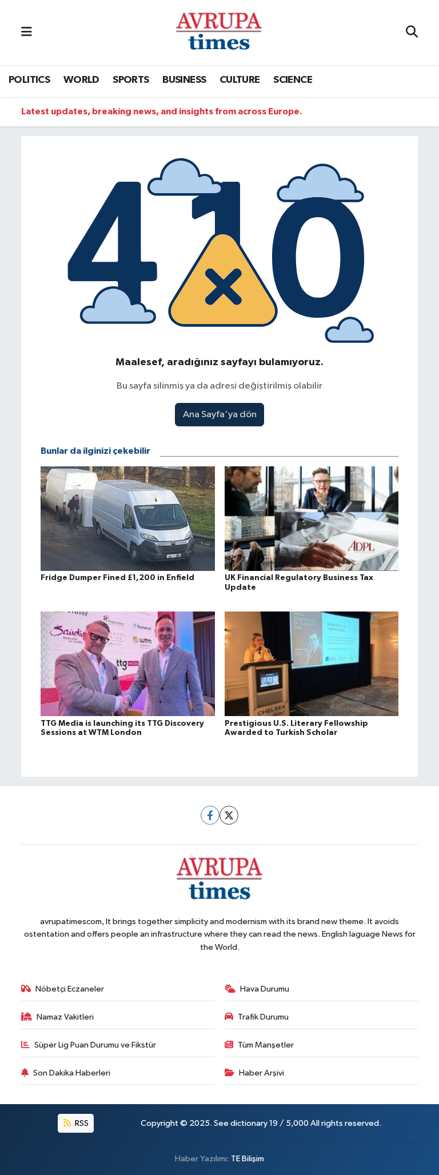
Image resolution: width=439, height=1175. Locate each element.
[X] (229, 815)
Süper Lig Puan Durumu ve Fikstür (95, 1045)
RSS (81, 1123)
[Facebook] (210, 815)
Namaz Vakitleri (65, 1017)
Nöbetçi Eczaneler (69, 989)
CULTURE (240, 80)
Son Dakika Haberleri (71, 1073)
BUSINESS (184, 80)
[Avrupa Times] (219, 32)
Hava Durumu (264, 989)
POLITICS (29, 80)
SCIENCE (292, 80)
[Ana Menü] (26, 32)
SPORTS (131, 80)
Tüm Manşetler (266, 1045)
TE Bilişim (247, 1158)
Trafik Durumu (263, 1017)
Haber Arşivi (261, 1073)
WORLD (81, 80)
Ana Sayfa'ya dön (220, 414)
